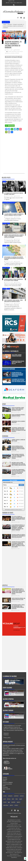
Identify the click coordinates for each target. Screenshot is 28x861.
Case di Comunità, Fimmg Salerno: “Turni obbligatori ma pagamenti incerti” (13, 300)
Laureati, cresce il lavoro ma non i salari (18, 440)
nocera (4, 802)
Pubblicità (6, 734)
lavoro (9, 51)
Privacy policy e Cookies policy (16, 2)
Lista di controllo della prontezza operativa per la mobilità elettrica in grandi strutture (18, 448)
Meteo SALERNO (13, 480)
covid (4, 799)
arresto (4, 796)
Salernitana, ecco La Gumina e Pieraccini (18, 421)
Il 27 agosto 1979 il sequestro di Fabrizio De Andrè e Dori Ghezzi (13, 193)
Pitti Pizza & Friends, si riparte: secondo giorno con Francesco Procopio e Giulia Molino (18, 518)
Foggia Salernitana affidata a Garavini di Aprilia (18, 415)
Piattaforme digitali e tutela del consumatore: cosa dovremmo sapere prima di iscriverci (18, 606)
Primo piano (12, 202)
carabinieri (16, 796)
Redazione (17, 50)
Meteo (8, 202)
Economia (5, 436)
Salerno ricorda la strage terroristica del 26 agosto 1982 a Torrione (13, 279)
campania (10, 796)
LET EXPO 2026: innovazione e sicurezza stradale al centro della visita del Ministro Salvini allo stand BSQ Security (18, 472)
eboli (13, 799)
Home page (8, 2)
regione (18, 802)
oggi (18, 51)
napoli (20, 799)
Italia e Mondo (6, 789)
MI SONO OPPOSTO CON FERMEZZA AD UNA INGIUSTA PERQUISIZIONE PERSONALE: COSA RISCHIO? (17, 374)
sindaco (16, 805)
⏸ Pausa (14, 57)
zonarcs (8, 223)
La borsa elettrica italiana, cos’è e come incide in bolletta (18, 362)
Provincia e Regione (8, 782)
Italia (16, 799)
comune (22, 796)
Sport (4, 404)
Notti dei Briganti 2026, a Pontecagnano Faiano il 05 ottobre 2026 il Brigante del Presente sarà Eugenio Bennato (18, 591)
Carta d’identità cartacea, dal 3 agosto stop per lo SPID (18, 598)
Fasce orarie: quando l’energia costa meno (16, 355)
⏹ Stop (19, 57)
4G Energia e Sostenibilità (10, 351)
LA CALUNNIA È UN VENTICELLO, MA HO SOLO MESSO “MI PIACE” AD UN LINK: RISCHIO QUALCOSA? (18, 380)
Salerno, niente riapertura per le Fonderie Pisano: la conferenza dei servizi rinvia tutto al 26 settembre (14, 236)
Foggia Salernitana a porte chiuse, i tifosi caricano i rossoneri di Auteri (18, 409)
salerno (12, 53)
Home (4, 24)
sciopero (17, 53)
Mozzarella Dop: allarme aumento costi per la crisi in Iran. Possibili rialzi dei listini (19, 464)
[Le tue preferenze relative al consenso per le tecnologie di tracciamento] (25, 858)
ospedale (13, 802)
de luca (8, 799)
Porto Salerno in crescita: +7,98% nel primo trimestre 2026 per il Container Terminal (18, 456)
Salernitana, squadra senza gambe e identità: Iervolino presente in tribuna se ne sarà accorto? (19, 429)
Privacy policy (7, 737)
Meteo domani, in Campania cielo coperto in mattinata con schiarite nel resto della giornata (14, 258)
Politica (4, 780)
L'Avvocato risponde (9, 369)
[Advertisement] (14, 155)
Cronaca (5, 777)
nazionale (14, 51)
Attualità (9, 24)
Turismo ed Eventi (7, 513)
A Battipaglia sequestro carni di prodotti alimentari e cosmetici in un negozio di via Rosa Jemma (13, 753)
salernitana (5, 805)
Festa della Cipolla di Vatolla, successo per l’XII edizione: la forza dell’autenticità (18, 536)
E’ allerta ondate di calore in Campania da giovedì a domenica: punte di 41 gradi (13, 214)
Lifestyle (5, 585)
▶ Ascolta (7, 57)
